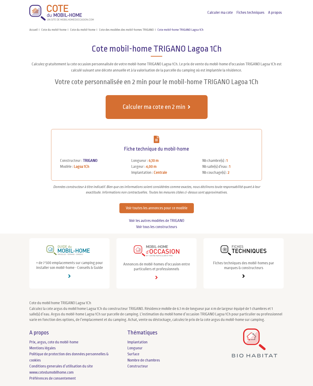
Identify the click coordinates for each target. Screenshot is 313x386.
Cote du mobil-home (53, 29)
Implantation (137, 342)
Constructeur (137, 366)
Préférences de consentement (52, 378)
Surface (133, 354)
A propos (275, 13)
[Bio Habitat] (254, 356)
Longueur (135, 348)
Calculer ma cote (220, 13)
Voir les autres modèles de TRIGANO (156, 221)
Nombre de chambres (143, 360)
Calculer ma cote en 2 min (154, 107)
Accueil (33, 29)
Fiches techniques (250, 13)
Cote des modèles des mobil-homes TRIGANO (126, 29)
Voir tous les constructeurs (156, 227)
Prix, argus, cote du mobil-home (53, 342)
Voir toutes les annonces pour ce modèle (156, 208)
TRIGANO (90, 161)
